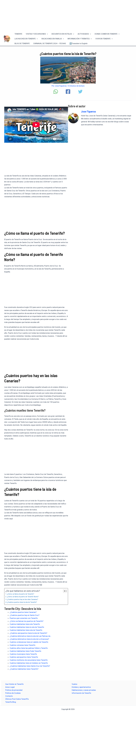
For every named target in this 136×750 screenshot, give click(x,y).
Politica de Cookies (13, 693)
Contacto (9, 696)
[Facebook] (68, 91)
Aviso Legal (10, 687)
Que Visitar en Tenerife (14, 684)
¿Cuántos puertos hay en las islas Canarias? (22, 599)
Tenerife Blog (10, 702)
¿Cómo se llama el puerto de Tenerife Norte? (23, 597)
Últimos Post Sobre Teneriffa (17, 699)
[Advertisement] (68, 16)
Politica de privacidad (13, 690)
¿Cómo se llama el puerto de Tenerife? (20, 594)
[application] (47, 34)
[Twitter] (80, 91)
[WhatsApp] (55, 91)
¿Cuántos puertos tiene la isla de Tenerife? (22, 602)
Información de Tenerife (81, 693)
